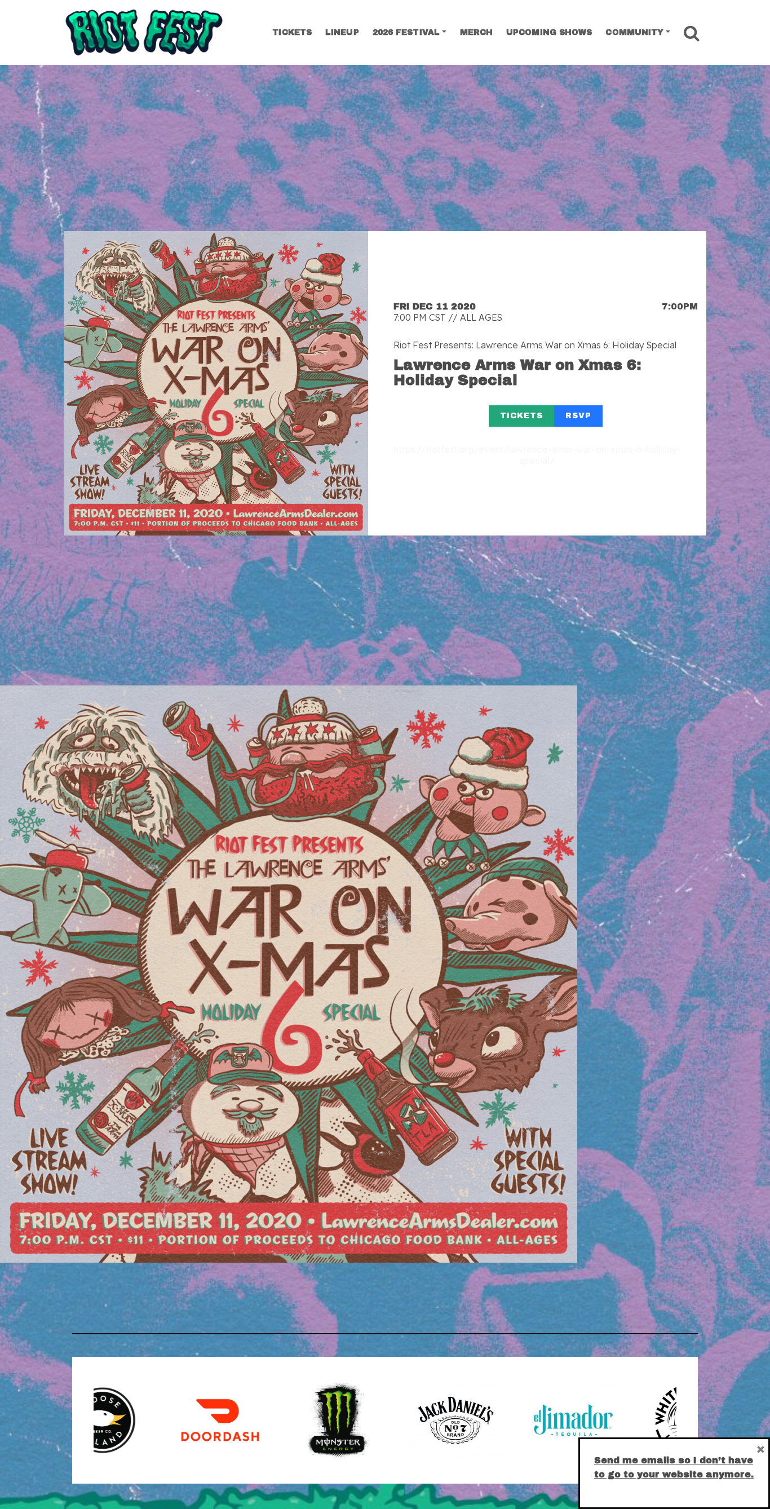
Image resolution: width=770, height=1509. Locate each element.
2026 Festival (406, 32)
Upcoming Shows (549, 32)
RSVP (578, 415)
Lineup (342, 32)
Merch (476, 32)
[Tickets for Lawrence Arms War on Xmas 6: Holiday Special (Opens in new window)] (216, 383)
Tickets (292, 32)
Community (634, 32)
